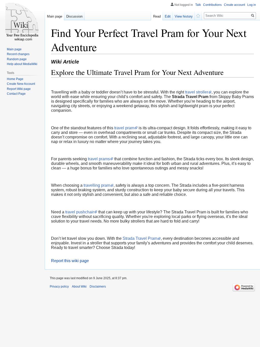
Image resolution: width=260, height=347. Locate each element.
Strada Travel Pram (140, 238)
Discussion (74, 16)
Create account (234, 5)
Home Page (15, 79)
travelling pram (97, 185)
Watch (198, 15)
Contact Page (16, 94)
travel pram (124, 128)
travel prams (99, 159)
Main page (54, 16)
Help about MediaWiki (22, 64)
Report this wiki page (70, 261)
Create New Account (21, 84)
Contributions (212, 5)
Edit (168, 16)
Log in (251, 5)
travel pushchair (79, 212)
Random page (17, 59)
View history (184, 16)
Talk (198, 5)
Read (157, 16)
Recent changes (18, 54)
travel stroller (196, 92)
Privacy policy (59, 286)
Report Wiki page (19, 89)
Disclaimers (98, 286)
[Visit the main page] (22, 20)
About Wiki (79, 286)
